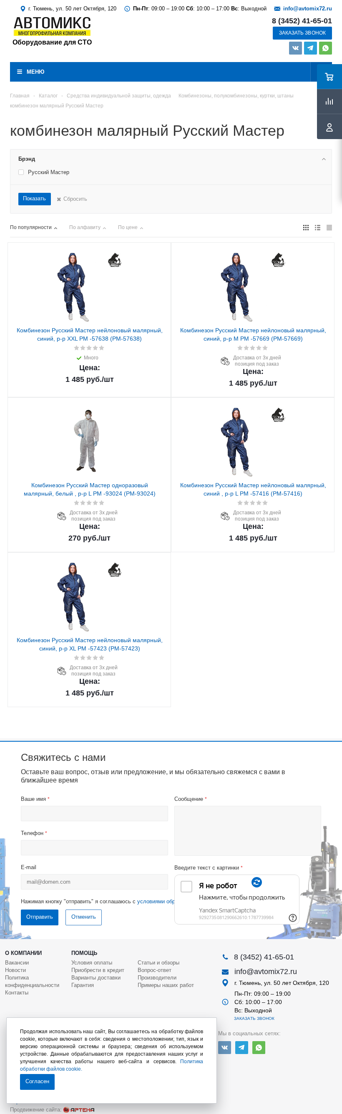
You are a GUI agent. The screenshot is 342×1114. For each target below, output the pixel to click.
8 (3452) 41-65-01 (302, 21)
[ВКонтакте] (295, 48)
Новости (15, 970)
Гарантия (82, 985)
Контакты (16, 992)
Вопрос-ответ (154, 970)
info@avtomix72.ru (307, 8)
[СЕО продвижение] (78, 1110)
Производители (157, 977)
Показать (34, 198)
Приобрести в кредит (97, 970)
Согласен (37, 1081)
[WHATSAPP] (325, 48)
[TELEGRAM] (310, 48)
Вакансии (17, 962)
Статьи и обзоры (158, 962)
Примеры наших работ (166, 985)
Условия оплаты (91, 962)
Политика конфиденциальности (32, 981)
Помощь (84, 953)
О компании (23, 953)
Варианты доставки (96, 977)
